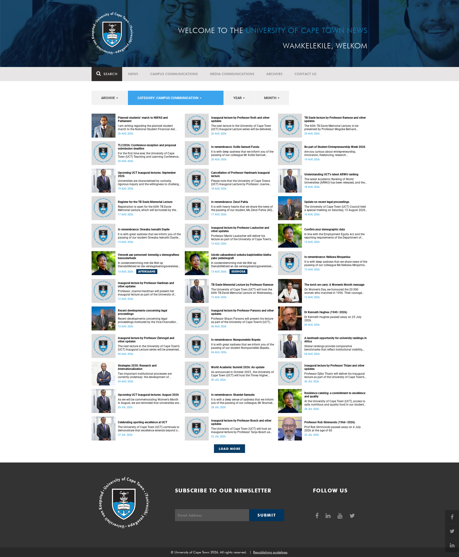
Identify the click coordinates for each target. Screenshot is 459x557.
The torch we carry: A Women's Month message (334, 284)
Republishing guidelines (270, 552)
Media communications (232, 74)
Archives (274, 74)
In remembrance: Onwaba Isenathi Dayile (143, 229)
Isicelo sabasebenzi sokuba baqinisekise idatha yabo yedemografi (241, 256)
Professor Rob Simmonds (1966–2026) (329, 422)
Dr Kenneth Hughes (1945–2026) (325, 312)
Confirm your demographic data (324, 229)
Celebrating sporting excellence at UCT (142, 422)
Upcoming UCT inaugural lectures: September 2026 (147, 174)
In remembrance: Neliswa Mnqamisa (327, 257)
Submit (266, 515)
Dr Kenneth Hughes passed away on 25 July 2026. (332, 318)
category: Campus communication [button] (168, 98)
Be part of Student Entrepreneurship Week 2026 (334, 147)
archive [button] (108, 98)
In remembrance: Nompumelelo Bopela (235, 339)
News (133, 74)
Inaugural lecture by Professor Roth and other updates (240, 119)
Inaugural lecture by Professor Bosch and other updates (241, 422)
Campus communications (174, 74)
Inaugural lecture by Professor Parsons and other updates (242, 312)
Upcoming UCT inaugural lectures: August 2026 (148, 394)
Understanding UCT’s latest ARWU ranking (331, 174)
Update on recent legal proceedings (326, 202)
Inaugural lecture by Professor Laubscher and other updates (240, 229)
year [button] (237, 98)
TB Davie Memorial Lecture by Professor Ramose (242, 284)
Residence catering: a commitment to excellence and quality (334, 394)
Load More (229, 449)
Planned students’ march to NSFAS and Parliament (143, 119)
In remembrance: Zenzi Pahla (229, 202)
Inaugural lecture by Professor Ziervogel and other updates (146, 339)
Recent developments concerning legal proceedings (142, 312)
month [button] (270, 98)
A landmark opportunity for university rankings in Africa (335, 339)
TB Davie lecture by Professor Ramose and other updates (335, 119)
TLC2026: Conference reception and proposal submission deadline (147, 147)
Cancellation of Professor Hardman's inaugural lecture (240, 174)
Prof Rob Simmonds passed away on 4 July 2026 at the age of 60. (332, 428)
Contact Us (306, 74)
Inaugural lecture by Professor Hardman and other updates (146, 284)
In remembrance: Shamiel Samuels (233, 394)
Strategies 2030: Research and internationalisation (137, 367)
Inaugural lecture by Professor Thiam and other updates (334, 367)
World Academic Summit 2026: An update (237, 367)
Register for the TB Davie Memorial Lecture (145, 202)
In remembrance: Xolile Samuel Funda (235, 147)
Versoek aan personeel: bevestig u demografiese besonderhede (148, 256)
